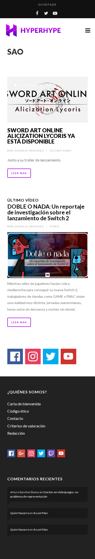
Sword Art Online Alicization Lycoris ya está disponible (41, 136)
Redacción (16, 433)
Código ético (18, 411)
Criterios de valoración (26, 425)
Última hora (61, 150)
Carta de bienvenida (24, 403)
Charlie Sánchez (29, 150)
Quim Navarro (19, 513)
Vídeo (54, 226)
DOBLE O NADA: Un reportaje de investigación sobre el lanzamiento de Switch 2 (46, 212)
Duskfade (47, 4)
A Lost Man (40, 513)
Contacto (15, 418)
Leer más (19, 173)
